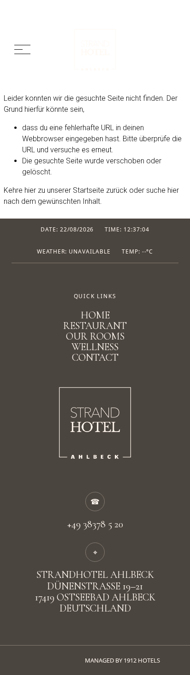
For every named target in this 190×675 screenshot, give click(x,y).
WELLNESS (95, 347)
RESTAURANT (95, 326)
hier (30, 190)
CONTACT (95, 357)
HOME (95, 315)
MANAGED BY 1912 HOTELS (122, 660)
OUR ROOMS (95, 336)
